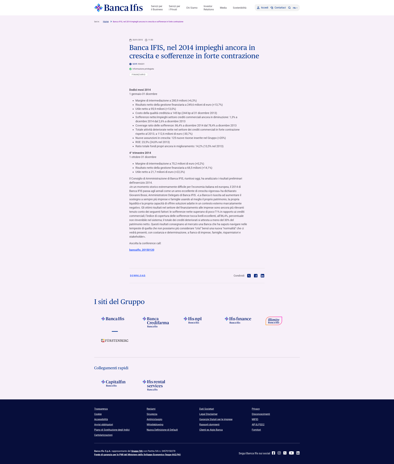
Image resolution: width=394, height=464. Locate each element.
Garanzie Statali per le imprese (215, 419)
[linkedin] (298, 453)
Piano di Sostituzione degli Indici (112, 429)
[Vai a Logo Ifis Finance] (238, 322)
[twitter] (285, 453)
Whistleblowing (155, 424)
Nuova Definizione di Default (162, 429)
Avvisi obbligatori (103, 424)
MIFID (255, 419)
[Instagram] (279, 453)
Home (106, 21)
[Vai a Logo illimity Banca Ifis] (279, 322)
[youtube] (291, 453)
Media (223, 7)
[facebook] (273, 453)
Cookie (98, 414)
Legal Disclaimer (208, 414)
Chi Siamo (191, 7)
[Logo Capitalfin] (114, 385)
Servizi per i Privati (174, 8)
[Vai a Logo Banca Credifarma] (155, 322)
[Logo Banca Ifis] (118, 7)
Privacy (256, 408)
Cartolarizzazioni (103, 435)
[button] (289, 7)
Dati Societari (206, 408)
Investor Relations (209, 8)
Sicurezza (152, 414)
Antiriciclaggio (154, 419)
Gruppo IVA (137, 451)
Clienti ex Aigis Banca (211, 429)
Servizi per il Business (157, 8)
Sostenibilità (239, 7)
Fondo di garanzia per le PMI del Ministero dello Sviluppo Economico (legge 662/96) (137, 454)
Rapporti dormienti (209, 424)
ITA (294, 8)
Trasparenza (101, 408)
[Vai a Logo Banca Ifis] (114, 322)
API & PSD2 (258, 424)
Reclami (151, 408)
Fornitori (256, 429)
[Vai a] (196, 322)
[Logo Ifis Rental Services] (155, 385)
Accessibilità (101, 419)
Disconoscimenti (261, 414)
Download (138, 275)
